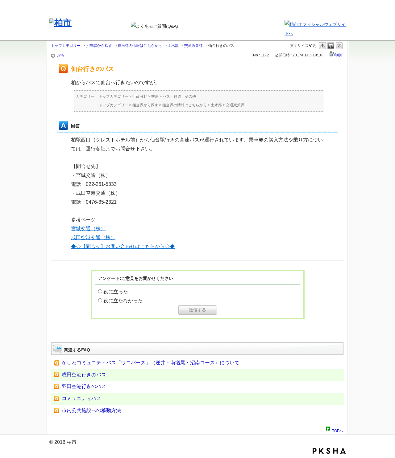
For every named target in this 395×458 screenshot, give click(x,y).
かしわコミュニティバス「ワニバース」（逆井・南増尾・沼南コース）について (150, 362)
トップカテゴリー (66, 45)
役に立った (115, 291)
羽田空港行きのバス (84, 386)
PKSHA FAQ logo (329, 451)
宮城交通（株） (88, 228)
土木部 (173, 45)
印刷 (338, 55)
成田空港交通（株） (93, 237)
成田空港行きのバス (84, 374)
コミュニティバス (81, 398)
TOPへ (337, 430)
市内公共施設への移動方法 (91, 410)
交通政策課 (193, 45)
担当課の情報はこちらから (140, 45)
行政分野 (139, 96)
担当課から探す (99, 45)
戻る (60, 55)
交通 (155, 96)
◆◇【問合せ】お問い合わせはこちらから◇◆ (123, 246)
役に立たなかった (123, 300)
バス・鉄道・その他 (179, 96)
